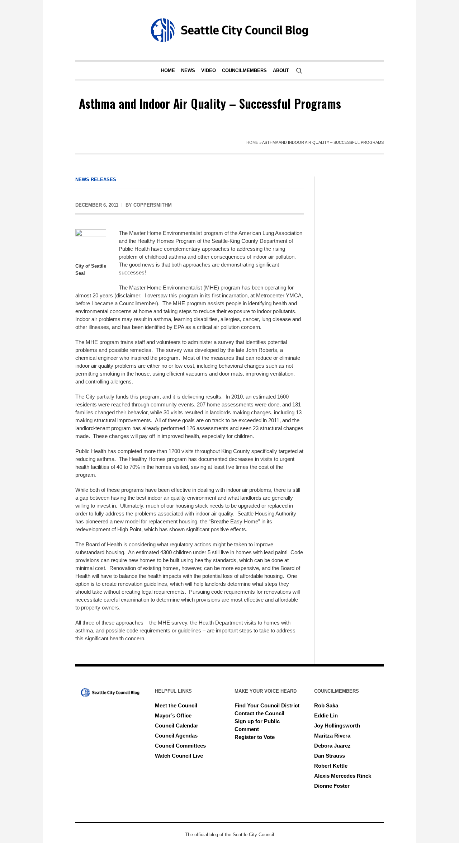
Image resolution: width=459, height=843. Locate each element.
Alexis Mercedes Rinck (342, 776)
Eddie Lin (326, 715)
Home (252, 142)
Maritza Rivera (332, 736)
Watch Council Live (179, 756)
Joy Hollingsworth (337, 725)
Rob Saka (326, 705)
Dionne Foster (332, 786)
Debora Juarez (332, 746)
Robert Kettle (330, 766)
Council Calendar (176, 725)
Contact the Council (259, 713)
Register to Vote (255, 737)
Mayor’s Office (173, 715)
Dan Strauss (329, 756)
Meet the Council (176, 705)
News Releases (95, 179)
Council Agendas (176, 736)
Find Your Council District (267, 705)
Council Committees (180, 746)
